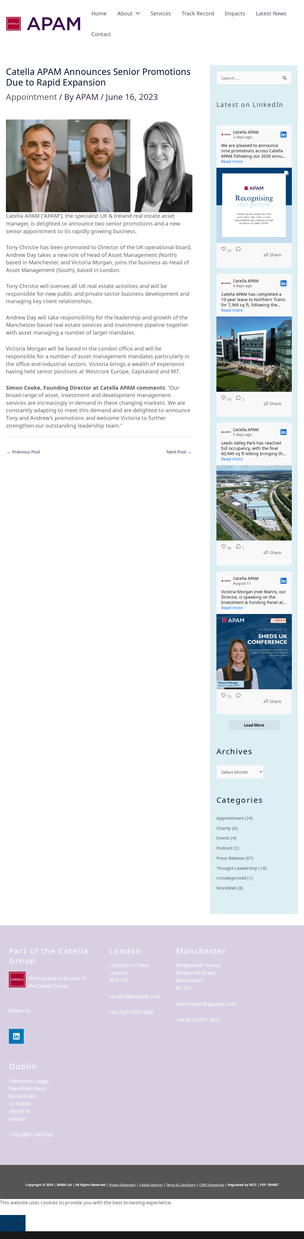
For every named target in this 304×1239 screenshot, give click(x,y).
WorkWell (226, 888)
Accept (13, 1223)
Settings (66, 1223)
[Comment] (236, 255)
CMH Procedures (211, 1185)
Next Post (179, 452)
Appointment (31, 96)
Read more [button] (232, 161)
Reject (39, 1223)
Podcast (224, 848)
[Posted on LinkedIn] (283, 134)
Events (223, 838)
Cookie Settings (151, 1185)
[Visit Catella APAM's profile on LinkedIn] (226, 134)
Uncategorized (231, 878)
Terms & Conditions (181, 1185)
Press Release (230, 858)
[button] (136, 13)
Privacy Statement (122, 1185)
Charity (223, 828)
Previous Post (23, 452)
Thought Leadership (236, 868)
